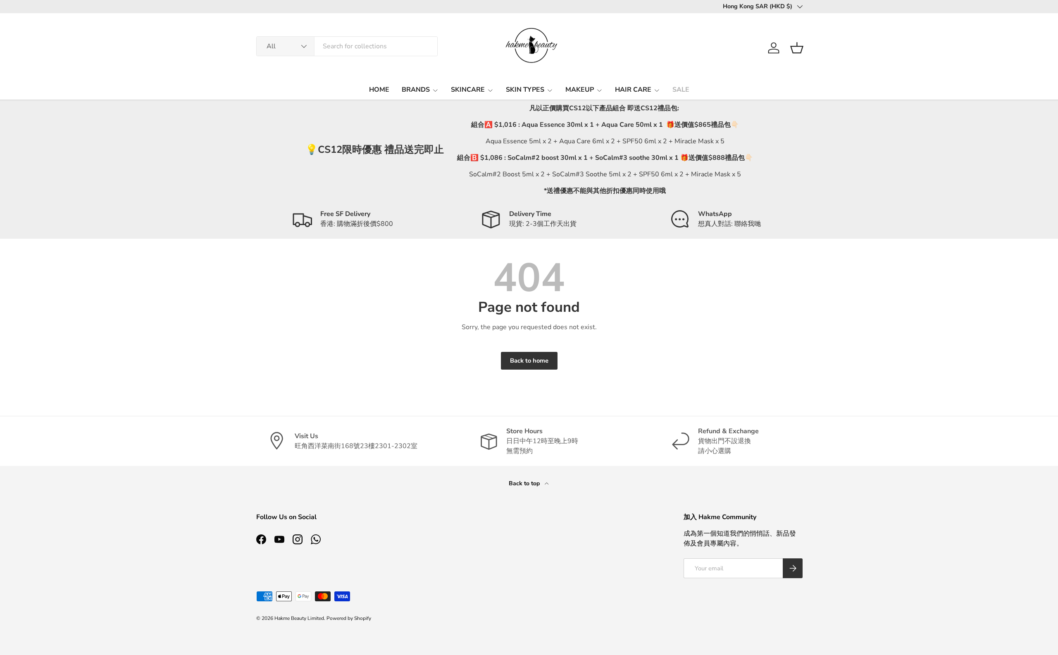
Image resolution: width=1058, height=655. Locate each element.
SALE (680, 89)
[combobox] (347, 46)
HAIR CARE (633, 89)
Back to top (525, 483)
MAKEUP (579, 89)
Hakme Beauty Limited (299, 618)
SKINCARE (468, 89)
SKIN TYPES (525, 89)
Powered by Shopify (348, 618)
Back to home (529, 360)
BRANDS (416, 89)
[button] (797, 48)
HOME (379, 89)
